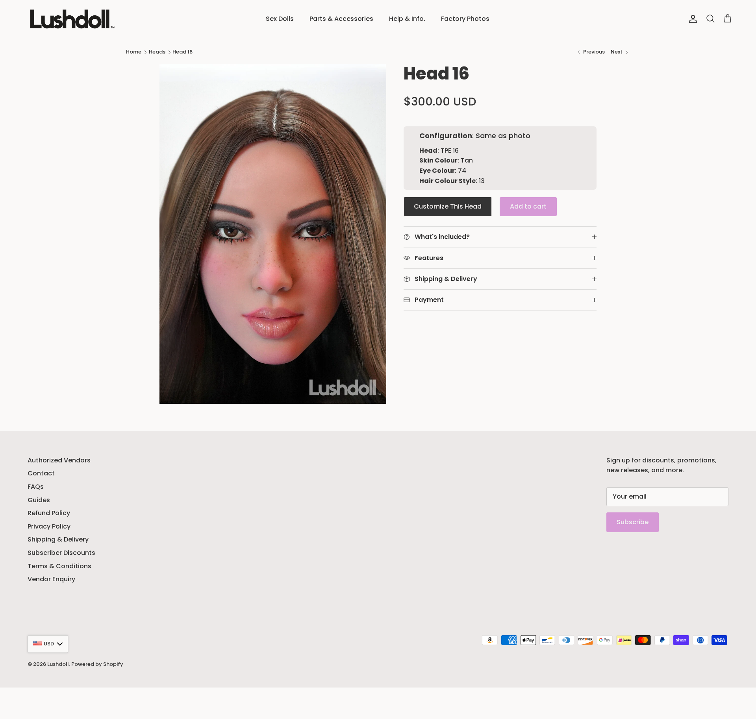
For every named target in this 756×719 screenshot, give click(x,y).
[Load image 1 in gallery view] (272, 234)
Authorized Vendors (59, 460)
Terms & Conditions (59, 566)
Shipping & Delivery (58, 539)
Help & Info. (407, 18)
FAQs (36, 486)
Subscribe (633, 522)
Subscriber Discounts (61, 552)
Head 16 (182, 51)
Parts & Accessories (341, 18)
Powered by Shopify (97, 664)
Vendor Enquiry (51, 579)
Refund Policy (49, 513)
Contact (41, 473)
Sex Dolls (280, 18)
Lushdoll (58, 664)
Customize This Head (448, 206)
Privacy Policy (49, 526)
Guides (39, 500)
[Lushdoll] (70, 19)
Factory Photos (465, 18)
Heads (157, 51)
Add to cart (528, 206)
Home (133, 51)
